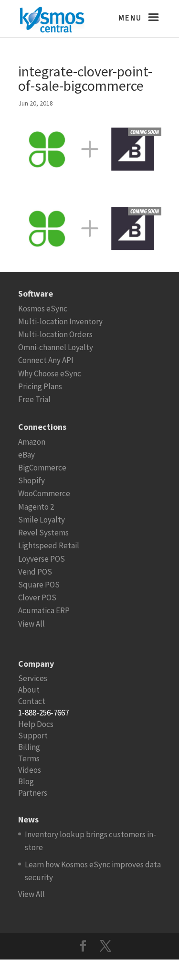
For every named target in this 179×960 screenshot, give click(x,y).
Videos (29, 770)
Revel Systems (43, 532)
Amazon (31, 442)
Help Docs (35, 724)
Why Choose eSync (49, 373)
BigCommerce (42, 467)
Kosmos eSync (42, 308)
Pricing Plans (40, 386)
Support (33, 735)
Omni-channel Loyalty (55, 347)
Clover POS (37, 597)
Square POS (39, 584)
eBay (26, 454)
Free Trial (34, 399)
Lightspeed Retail (48, 545)
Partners (32, 793)
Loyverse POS (41, 559)
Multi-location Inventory (60, 321)
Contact (31, 701)
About (29, 689)
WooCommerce (44, 493)
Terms (29, 758)
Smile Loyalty (41, 519)
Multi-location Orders (55, 334)
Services (32, 678)
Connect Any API (46, 360)
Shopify (31, 480)
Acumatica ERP (44, 610)
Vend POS (35, 571)
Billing (29, 747)
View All (31, 624)
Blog (26, 781)
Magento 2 (36, 506)
